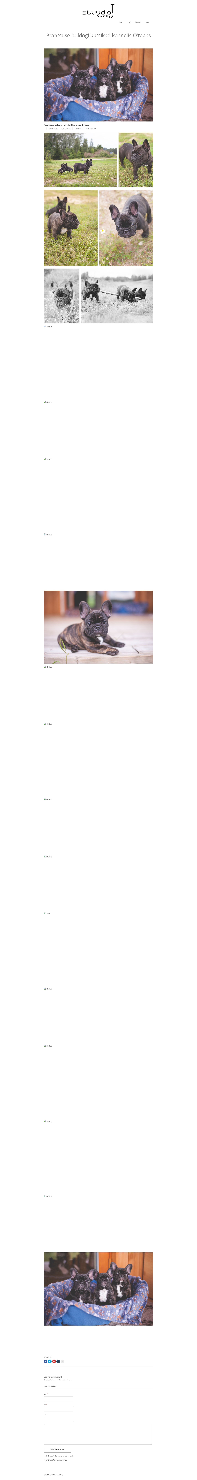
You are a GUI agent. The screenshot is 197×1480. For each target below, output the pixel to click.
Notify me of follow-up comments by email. (59, 1456)
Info (147, 22)
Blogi (129, 22)
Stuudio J (78, 128)
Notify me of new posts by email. (56, 1460)
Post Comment (91, 128)
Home (121, 22)
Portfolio (138, 22)
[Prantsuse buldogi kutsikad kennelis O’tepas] (98, 84)
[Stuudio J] (98, 11)
